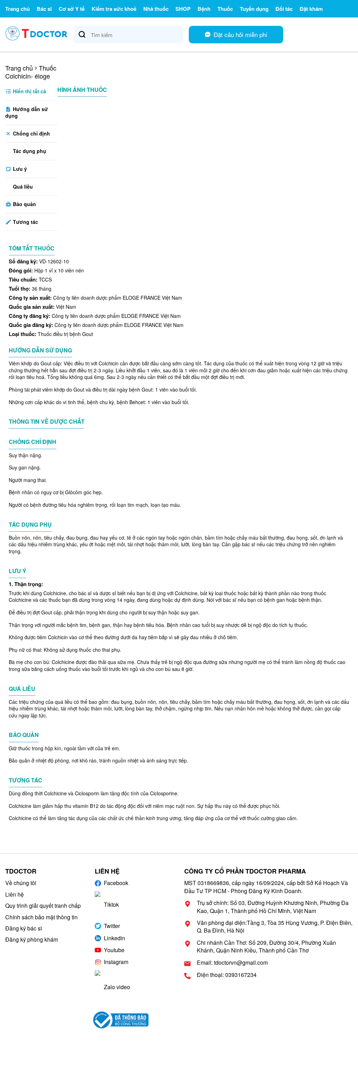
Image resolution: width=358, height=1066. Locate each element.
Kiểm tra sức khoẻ (114, 9)
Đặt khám (311, 9)
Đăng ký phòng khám (31, 939)
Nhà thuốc (156, 9)
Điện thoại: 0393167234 (227, 975)
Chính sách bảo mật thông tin (41, 917)
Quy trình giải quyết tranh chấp (43, 905)
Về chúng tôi (20, 883)
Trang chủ (17, 9)
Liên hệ (14, 894)
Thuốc (225, 9)
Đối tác (284, 9)
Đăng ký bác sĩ (23, 928)
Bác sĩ (44, 9)
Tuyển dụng (254, 9)
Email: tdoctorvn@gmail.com (232, 962)
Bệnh (204, 9)
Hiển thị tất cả (29, 91)
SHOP (183, 9)
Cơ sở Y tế (72, 9)
